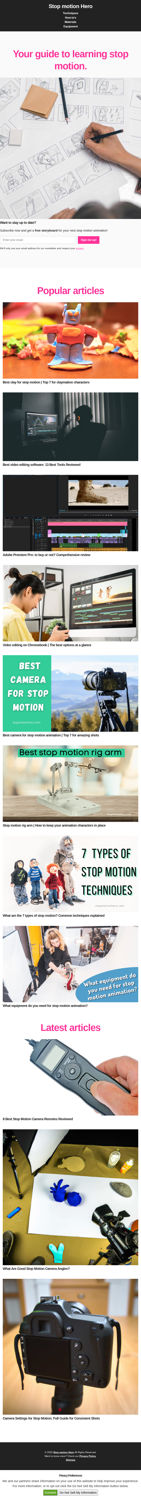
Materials (70, 22)
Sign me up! (88, 239)
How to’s (70, 17)
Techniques (70, 13)
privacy (80, 248)
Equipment (70, 26)
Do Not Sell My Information (78, 1492)
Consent (50, 1492)
